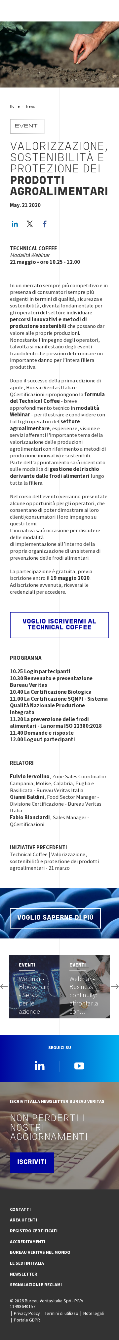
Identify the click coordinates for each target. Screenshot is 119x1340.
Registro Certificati (34, 1231)
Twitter (30, 224)
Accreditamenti (27, 1242)
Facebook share (45, 224)
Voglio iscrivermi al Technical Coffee (59, 625)
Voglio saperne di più (55, 918)
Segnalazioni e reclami (36, 1284)
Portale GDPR (27, 1320)
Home (15, 106)
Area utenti (23, 1220)
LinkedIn (15, 224)
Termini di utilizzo (61, 1313)
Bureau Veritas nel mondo (40, 1252)
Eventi (27, 126)
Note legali (93, 1313)
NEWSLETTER (23, 1274)
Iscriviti (32, 1162)
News (30, 106)
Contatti (20, 1209)
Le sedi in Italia (27, 1263)
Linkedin (40, 1066)
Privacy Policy (27, 1313)
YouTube (79, 1066)
